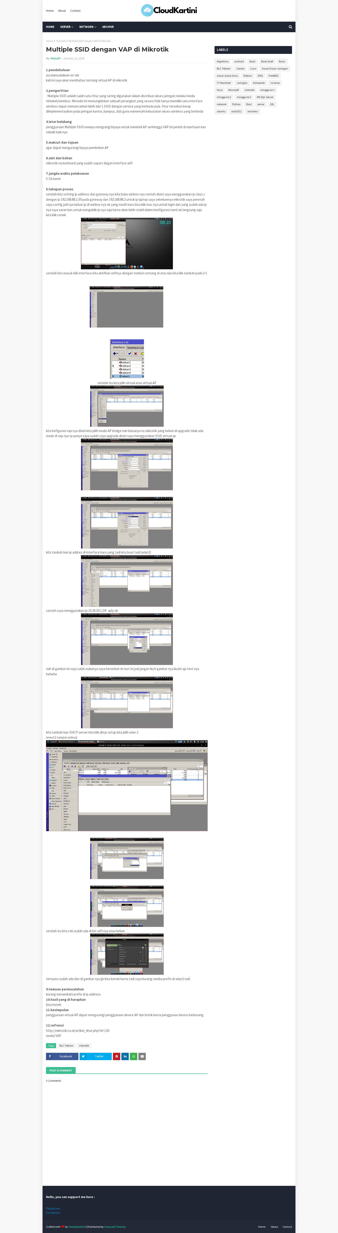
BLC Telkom (66, 1045)
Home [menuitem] (50, 27)
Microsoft (233, 90)
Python (236, 104)
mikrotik (61, 41)
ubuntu (221, 111)
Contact (75, 11)
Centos (240, 68)
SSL (272, 104)
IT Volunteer (224, 82)
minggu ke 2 (224, 97)
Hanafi (55, 58)
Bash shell (267, 61)
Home (50, 11)
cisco (253, 68)
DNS (260, 75)
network (221, 104)
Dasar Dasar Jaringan (275, 68)
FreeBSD (273, 75)
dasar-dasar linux (227, 75)
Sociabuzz (53, 1212)
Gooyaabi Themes (115, 1226)
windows (252, 111)
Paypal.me (53, 1208)
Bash (252, 61)
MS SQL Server (265, 97)
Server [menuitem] (65, 27)
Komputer (259, 82)
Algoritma (223, 61)
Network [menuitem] (86, 27)
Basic (282, 61)
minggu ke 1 (267, 90)
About (62, 11)
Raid (249, 104)
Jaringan (242, 82)
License (275, 82)
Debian (247, 75)
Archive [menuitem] (108, 27)
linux (220, 90)
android (239, 61)
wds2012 (236, 111)
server (260, 104)
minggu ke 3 (244, 97)
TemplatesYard (77, 1226)
